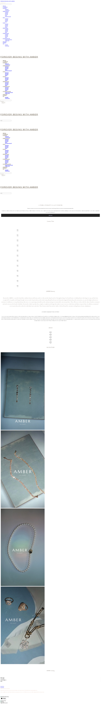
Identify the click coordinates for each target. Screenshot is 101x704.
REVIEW (6, 44)
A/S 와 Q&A (7, 45)
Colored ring (7, 10)
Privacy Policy (2, 687)
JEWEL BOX (5, 41)
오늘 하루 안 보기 (4, 702)
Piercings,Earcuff (8, 16)
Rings (6, 15)
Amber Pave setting (8, 39)
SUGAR (4, 22)
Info (3, 43)
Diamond (6, 9)
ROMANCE (4, 8)
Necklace (6, 12)
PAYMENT (4, 42)
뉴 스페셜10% (5, 7)
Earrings (6, 14)
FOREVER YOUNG (6, 33)
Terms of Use (2, 686)
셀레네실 (4, 6)
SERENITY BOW (5, 28)
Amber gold (7, 40)
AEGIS (4, 17)
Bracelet (6, 13)
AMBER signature (6, 11)
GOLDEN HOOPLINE (6, 38)
